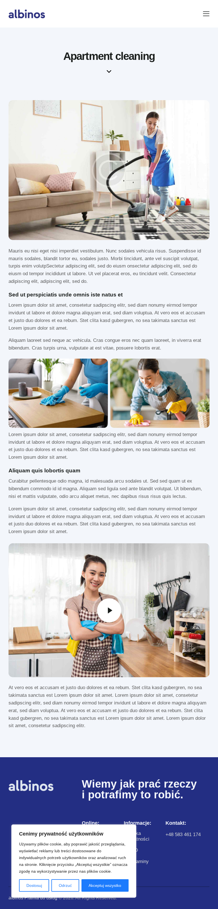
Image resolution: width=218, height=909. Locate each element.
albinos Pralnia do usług (33, 897)
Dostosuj (34, 885)
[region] (73, 861)
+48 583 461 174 (183, 834)
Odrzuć (65, 885)
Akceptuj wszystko (105, 885)
